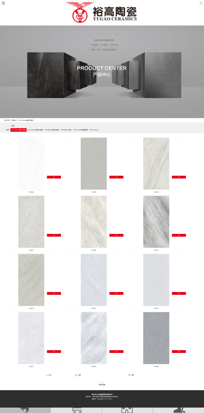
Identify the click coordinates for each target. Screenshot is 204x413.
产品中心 (14, 120)
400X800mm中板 (66, 130)
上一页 (78, 375)
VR (54, 177)
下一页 (131, 375)
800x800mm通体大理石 (52, 130)
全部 (7, 130)
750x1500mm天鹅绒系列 (80, 130)
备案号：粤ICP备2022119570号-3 (102, 399)
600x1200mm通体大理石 (35, 130)
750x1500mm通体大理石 (25, 120)
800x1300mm (94, 130)
